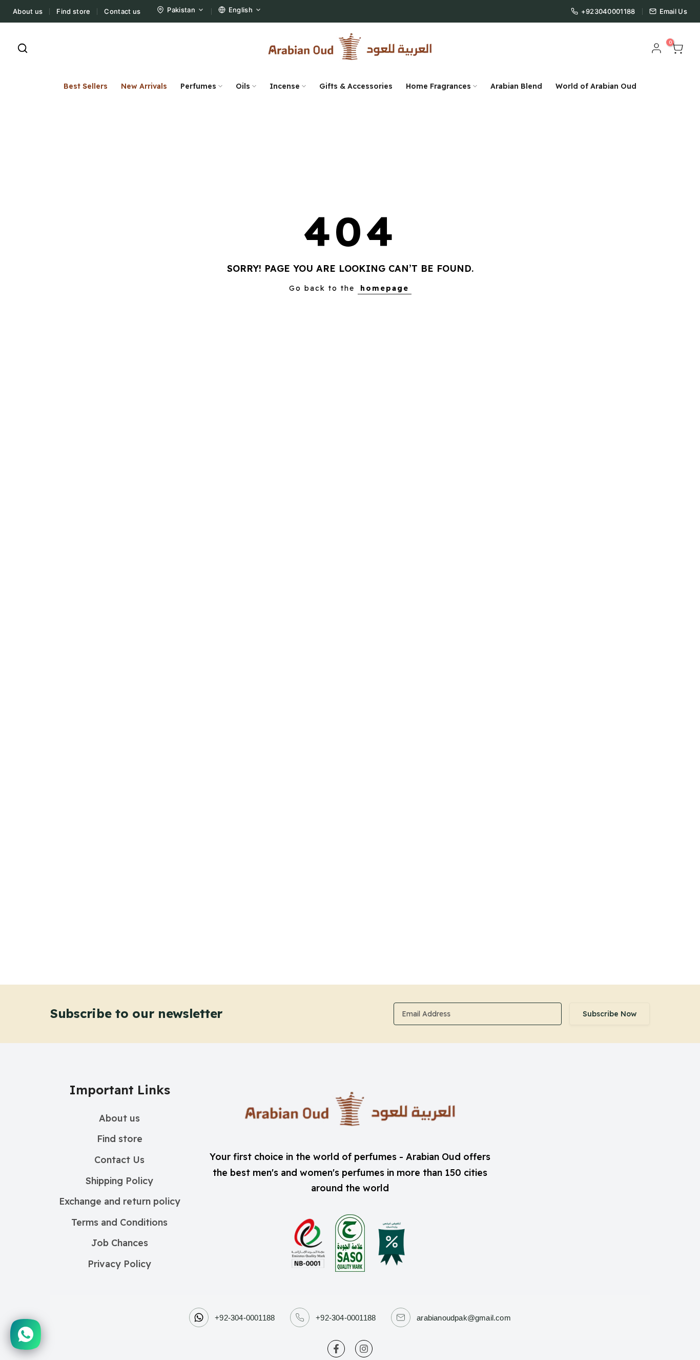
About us (28, 11)
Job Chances (119, 1243)
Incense (285, 86)
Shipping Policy (119, 1181)
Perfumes (198, 86)
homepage (384, 288)
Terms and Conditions (119, 1222)
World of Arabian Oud (595, 86)
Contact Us (119, 1160)
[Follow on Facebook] (336, 1348)
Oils (243, 86)
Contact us (122, 11)
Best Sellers (86, 86)
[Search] (22, 48)
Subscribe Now (609, 1013)
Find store (73, 11)
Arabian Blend (516, 86)
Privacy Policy (119, 1264)
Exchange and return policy (119, 1201)
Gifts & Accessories (356, 86)
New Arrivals (144, 86)
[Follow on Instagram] (364, 1348)
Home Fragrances (438, 86)
